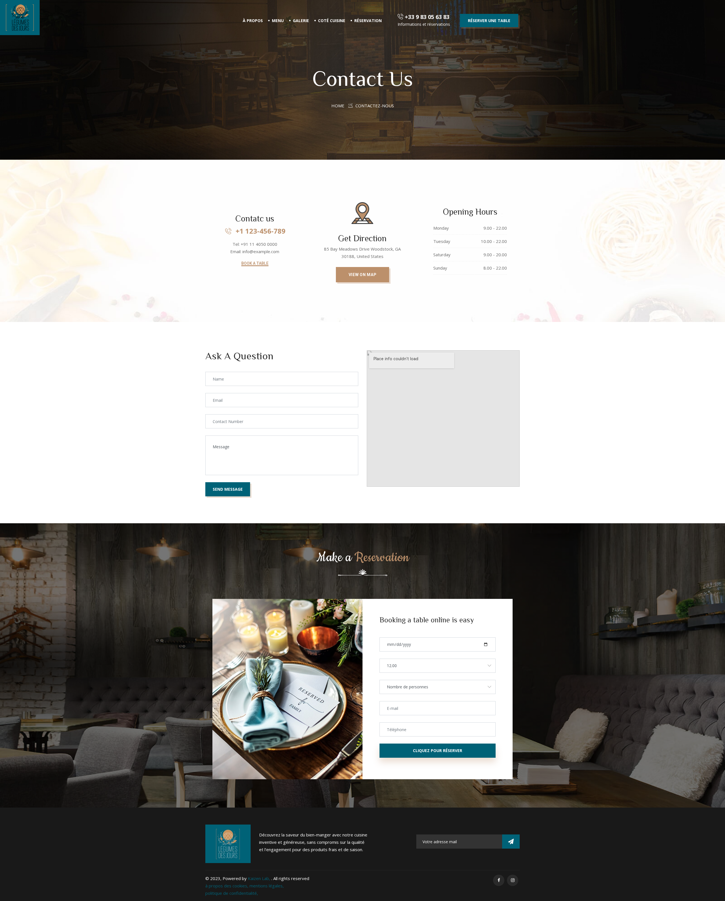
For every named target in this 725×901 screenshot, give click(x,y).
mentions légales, (267, 886)
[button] (254, 263)
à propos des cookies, (227, 886)
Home (337, 105)
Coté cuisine (331, 20)
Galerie (301, 20)
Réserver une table (489, 20)
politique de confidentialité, (231, 893)
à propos (253, 20)
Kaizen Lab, (259, 878)
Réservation (368, 20)
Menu (278, 20)
